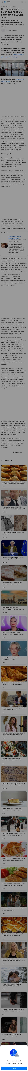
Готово (14, 1068)
